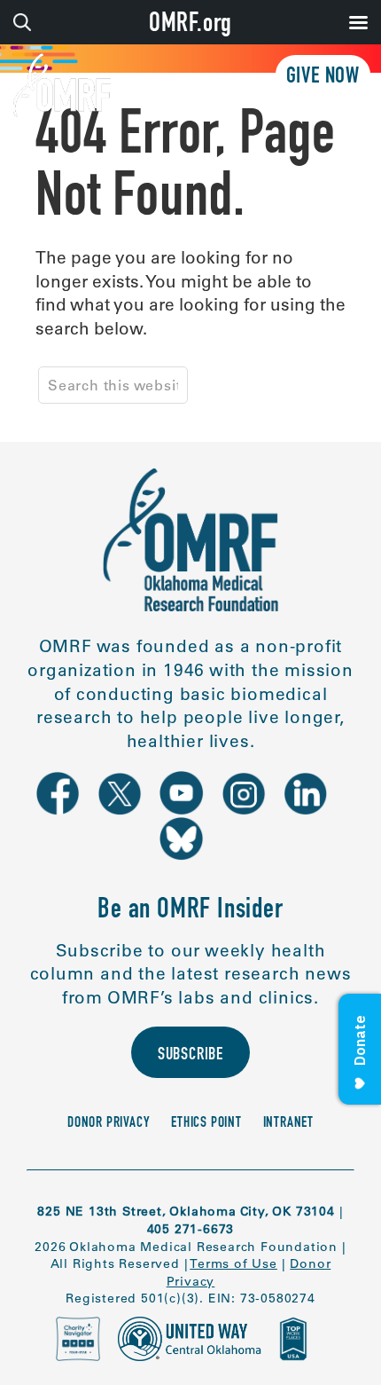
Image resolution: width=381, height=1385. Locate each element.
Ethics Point (206, 1123)
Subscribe (190, 1056)
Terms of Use (233, 1263)
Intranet (288, 1123)
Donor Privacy (108, 1123)
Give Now (323, 78)
